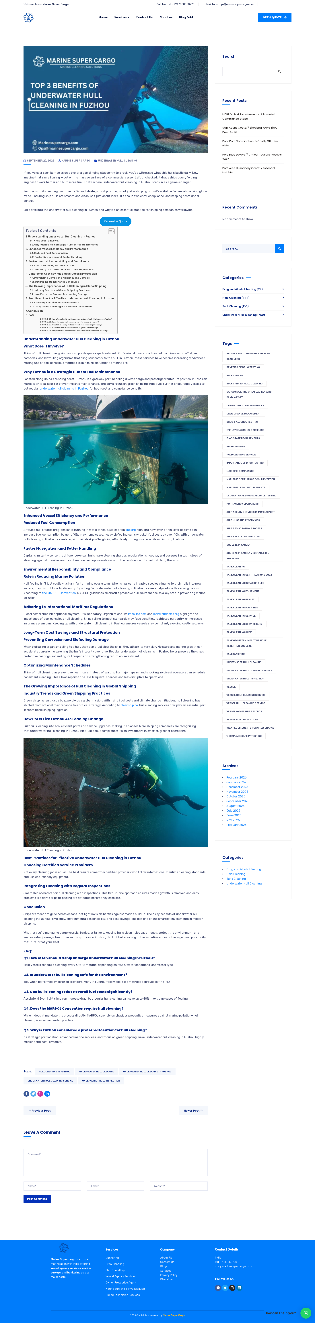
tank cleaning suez (239, 632)
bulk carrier (234, 375)
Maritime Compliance (240, 471)
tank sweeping (235, 654)
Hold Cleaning (236, 297)
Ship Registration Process (244, 528)
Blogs (164, 1266)
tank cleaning (235, 566)
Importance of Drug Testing (245, 462)
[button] (305, 1313)
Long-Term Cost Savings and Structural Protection (63, 273)
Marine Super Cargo (75, 160)
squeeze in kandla (238, 544)
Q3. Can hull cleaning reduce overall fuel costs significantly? (75, 325)
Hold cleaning (235, 446)
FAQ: (31, 315)
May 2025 (233, 820)
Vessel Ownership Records (244, 711)
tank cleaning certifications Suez (249, 574)
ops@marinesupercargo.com (237, 4)
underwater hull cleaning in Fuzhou (64, 388)
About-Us (166, 1257)
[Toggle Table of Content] (110, 231)
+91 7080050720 (184, 4)
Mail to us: (212, 4)
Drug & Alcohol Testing (242, 421)
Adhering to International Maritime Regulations (64, 269)
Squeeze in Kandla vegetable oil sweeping (247, 556)
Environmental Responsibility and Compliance (58, 261)
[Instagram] (232, 1288)
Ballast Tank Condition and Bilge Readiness (248, 356)
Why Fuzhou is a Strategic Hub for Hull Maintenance (66, 244)
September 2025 (237, 801)
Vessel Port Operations (242, 719)
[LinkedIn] (47, 1094)
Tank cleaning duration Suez (245, 583)
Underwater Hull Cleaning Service (50, 1080)
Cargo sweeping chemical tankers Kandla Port (249, 394)
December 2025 (237, 787)
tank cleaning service (241, 615)
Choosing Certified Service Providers (56, 302)
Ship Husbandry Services (243, 520)
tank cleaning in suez (240, 599)
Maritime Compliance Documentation (250, 479)
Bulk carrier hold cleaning (244, 383)
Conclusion (35, 310)
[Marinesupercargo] (29, 18)
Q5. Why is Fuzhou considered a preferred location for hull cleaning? (78, 331)
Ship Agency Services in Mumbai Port (250, 512)
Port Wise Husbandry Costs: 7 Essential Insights (248, 170)
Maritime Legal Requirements (245, 487)
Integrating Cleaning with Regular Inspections (63, 306)
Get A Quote (272, 17)
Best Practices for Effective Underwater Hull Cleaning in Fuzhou (71, 298)
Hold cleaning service (241, 454)
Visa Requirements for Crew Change (250, 727)
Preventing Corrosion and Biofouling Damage (62, 277)
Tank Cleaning (235, 306)
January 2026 (236, 782)
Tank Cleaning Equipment (242, 591)
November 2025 (237, 791)
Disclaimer (167, 1279)
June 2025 (233, 815)
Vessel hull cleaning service (245, 703)
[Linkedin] (239, 1288)
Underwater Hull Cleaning (117, 160)
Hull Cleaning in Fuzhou (54, 1071)
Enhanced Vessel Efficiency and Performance (58, 249)
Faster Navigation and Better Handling (59, 257)
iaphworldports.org (166, 614)
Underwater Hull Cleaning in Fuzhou (147, 1071)
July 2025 (233, 810)
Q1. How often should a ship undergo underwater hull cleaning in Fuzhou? (80, 319)
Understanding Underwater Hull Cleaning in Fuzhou (62, 236)
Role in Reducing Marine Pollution (54, 265)
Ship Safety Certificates (243, 536)
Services (165, 1270)
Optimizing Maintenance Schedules (57, 281)
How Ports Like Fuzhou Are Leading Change (60, 294)
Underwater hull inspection (101, 1080)
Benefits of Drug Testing (243, 367)
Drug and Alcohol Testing (242, 289)
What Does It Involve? (46, 240)
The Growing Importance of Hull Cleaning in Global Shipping (67, 286)
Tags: (28, 1071)
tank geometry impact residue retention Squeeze (246, 643)
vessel (231, 686)
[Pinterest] (40, 1094)
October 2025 (235, 796)
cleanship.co (129, 705)
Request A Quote (115, 221)
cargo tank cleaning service (245, 405)
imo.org (131, 530)
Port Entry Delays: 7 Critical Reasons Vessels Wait (252, 157)
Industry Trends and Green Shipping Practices (62, 290)
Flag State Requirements (243, 438)
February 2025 (236, 825)
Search (229, 56)
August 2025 (235, 806)
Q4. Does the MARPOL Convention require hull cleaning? (73, 328)
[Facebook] (26, 1094)
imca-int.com (137, 614)
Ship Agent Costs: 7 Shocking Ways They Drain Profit (249, 130)
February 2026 (236, 777)
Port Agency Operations (242, 503)
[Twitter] (33, 1094)
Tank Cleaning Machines (242, 607)
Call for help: (164, 4)
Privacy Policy (168, 1275)
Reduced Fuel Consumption (51, 253)
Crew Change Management (243, 413)
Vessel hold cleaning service (245, 695)
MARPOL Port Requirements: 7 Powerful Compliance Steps (248, 116)
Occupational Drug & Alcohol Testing (251, 495)
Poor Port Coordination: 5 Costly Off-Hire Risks (250, 143)
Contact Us (167, 1261)
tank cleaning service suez (244, 624)
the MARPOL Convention (58, 593)
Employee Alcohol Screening (245, 430)
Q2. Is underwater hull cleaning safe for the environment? (74, 322)
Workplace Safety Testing (244, 736)
